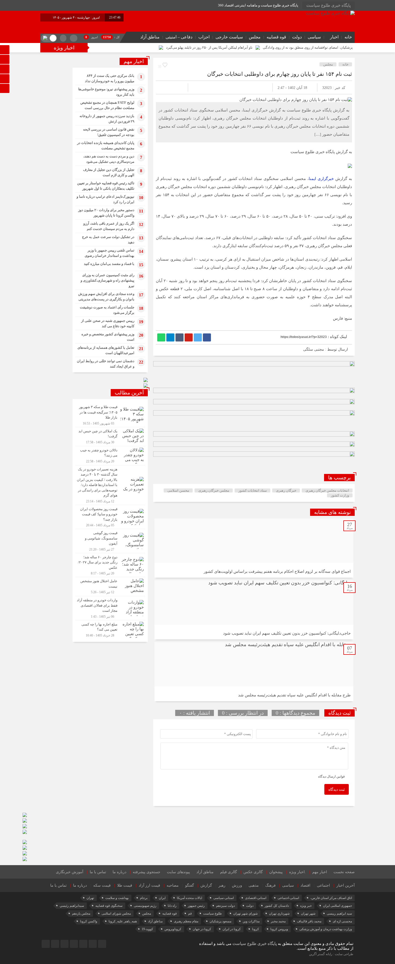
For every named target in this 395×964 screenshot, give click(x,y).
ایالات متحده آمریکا (189, 898)
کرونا (255, 929)
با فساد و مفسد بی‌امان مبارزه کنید (109, 264)
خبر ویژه (306, 906)
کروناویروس (172, 929)
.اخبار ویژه (297, 872)
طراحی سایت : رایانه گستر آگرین (331, 954)
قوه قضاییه (276, 37)
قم (190, 913)
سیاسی (314, 37)
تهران (90, 898)
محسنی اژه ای (342, 921)
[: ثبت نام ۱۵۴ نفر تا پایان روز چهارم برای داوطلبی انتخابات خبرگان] (166, 87)
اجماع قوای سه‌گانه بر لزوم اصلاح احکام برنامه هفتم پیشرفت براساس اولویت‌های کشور (277, 571)
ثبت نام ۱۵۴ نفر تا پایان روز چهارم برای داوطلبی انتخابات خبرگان (279, 74)
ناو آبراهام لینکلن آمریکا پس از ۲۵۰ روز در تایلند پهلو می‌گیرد (209, 47)
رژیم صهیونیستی (145, 906)
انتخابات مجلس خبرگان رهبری (327, 490)
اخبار (334, 37)
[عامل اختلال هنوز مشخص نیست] (110, 586)
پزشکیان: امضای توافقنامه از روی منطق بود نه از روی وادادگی (308, 47)
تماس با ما (98, 872)
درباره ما (119, 872)
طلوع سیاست (212, 913)
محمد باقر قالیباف (309, 921)
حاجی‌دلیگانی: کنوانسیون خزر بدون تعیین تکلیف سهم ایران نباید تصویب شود (287, 633)
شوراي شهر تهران (245, 913)
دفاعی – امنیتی (179, 37)
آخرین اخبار (345, 885)
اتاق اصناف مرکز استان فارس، (331, 898)
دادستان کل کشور (277, 906)
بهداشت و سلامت (117, 898)
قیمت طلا (124, 885)
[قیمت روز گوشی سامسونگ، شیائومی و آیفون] (110, 541)
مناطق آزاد (150, 37)
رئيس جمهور (196, 906)
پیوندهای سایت (178, 872)
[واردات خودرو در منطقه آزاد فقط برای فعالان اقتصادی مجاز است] (110, 608)
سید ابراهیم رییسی (339, 913)
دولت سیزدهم (225, 906)
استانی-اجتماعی (288, 898)
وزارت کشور (340, 495)
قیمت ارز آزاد (149, 885)
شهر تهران (308, 913)
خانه (348, 37)
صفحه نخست (344, 872)
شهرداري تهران (279, 913)
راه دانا (172, 906)
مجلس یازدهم (81, 913)
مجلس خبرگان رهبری (213, 490)
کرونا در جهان (202, 929)
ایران (162, 898)
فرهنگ (270, 885)
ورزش (237, 885)
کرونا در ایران (231, 929)
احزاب (204, 37)
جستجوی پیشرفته (146, 872)
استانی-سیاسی (223, 898)
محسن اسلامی (178, 490)
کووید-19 (147, 929)
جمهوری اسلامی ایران (337, 906)
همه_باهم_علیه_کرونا (123, 921)
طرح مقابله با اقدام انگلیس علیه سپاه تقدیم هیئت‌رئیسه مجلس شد (294, 695)
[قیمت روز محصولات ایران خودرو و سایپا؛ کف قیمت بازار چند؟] (110, 517)
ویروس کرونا (279, 929)
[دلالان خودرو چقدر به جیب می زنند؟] (110, 455)
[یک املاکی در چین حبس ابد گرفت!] (110, 436)
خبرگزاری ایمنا (321, 179)
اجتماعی (323, 885)
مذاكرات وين (251, 921)
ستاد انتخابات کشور (252, 490)
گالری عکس (253, 872)
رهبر (221, 885)
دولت (297, 37)
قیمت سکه (102, 885)
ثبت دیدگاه (336, 789)
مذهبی (254, 885)
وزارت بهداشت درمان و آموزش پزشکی (325, 929)
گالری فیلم (228, 872)
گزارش (206, 885)
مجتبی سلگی (313, 349)
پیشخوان (276, 872)
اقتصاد (305, 885)
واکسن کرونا (88, 921)
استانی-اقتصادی (255, 898)
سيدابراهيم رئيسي (72, 906)
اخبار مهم (319, 872)
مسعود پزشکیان (220, 921)
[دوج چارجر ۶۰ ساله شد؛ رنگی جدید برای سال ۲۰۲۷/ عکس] (110, 565)
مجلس (255, 37)
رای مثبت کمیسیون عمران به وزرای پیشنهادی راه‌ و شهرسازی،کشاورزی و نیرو (107, 280)
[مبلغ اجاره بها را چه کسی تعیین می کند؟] (110, 629)
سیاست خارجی (229, 37)
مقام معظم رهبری (186, 921)
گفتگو (189, 885)
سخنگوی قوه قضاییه (109, 906)
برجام (144, 898)
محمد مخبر (278, 921)
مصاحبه (173, 885)
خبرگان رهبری (286, 490)
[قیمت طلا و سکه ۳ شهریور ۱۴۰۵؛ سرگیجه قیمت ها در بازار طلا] (110, 415)
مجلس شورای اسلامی (116, 913)
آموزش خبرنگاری (69, 872)
